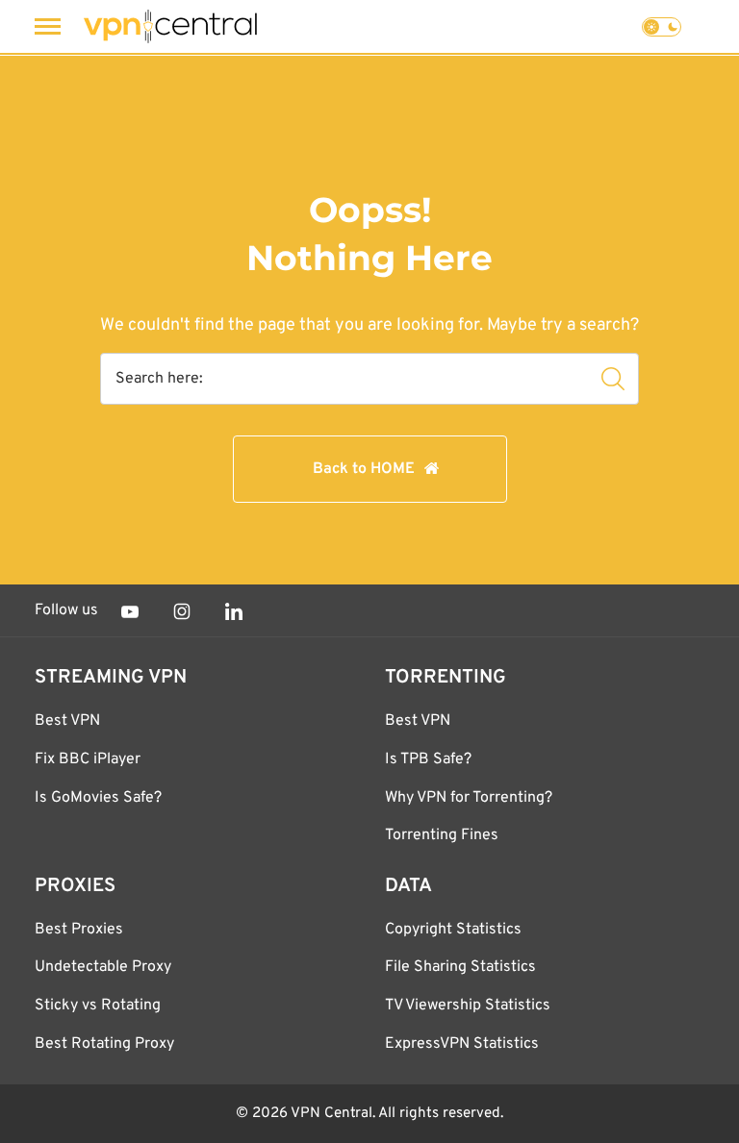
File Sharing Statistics (460, 967)
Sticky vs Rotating (98, 1005)
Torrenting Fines (441, 835)
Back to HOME (364, 469)
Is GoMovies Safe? (98, 798)
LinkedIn (233, 611)
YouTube (130, 611)
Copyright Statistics (453, 929)
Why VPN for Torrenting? (468, 798)
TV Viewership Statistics (467, 1005)
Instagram (182, 611)
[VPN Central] (170, 26)
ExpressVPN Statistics (462, 1044)
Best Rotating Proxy (104, 1044)
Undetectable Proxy (103, 967)
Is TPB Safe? (428, 759)
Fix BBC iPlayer (87, 759)
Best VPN (67, 721)
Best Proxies (79, 929)
